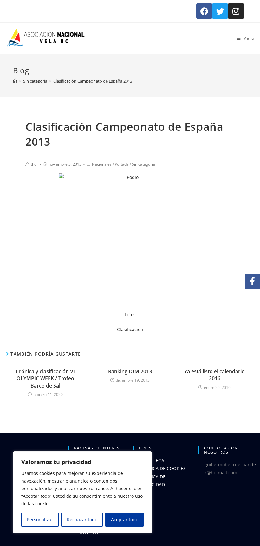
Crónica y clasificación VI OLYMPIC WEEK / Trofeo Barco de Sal (45, 378)
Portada (122, 164)
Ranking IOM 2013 (130, 371)
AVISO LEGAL (153, 460)
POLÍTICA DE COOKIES (163, 468)
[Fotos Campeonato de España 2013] (130, 241)
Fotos (130, 314)
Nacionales (102, 164)
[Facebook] (204, 11)
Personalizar (40, 519)
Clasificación (130, 329)
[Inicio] (15, 81)
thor (34, 164)
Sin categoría (143, 164)
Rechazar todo (82, 519)
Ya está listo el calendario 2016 (214, 375)
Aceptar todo (124, 519)
